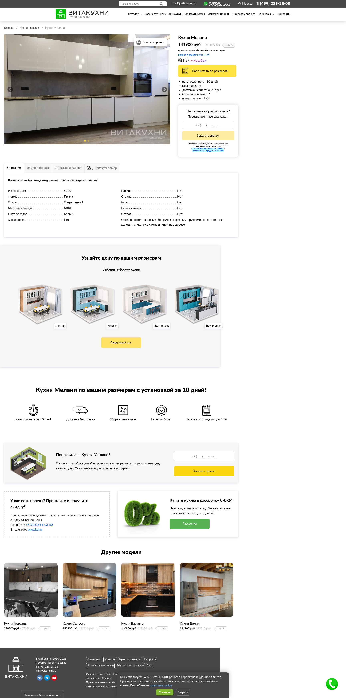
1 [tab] (85, 141)
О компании (94, 659)
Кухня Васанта (132, 623)
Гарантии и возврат (130, 659)
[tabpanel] (87, 89)
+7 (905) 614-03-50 (39, 524)
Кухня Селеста (74, 623)
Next (164, 89)
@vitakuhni (35, 529)
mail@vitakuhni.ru (184, 3)
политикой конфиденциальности (208, 150)
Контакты (110, 659)
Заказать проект (153, 42)
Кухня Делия (189, 623)
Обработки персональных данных (207, 148)
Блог (149, 665)
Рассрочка (190, 523)
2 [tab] (88, 141)
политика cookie (161, 685)
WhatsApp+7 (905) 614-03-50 (219, 3)
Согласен (165, 692)
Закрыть (183, 692)
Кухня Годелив (15, 623)
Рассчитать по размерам (210, 71)
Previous (10, 89)
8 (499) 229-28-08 (273, 4)
